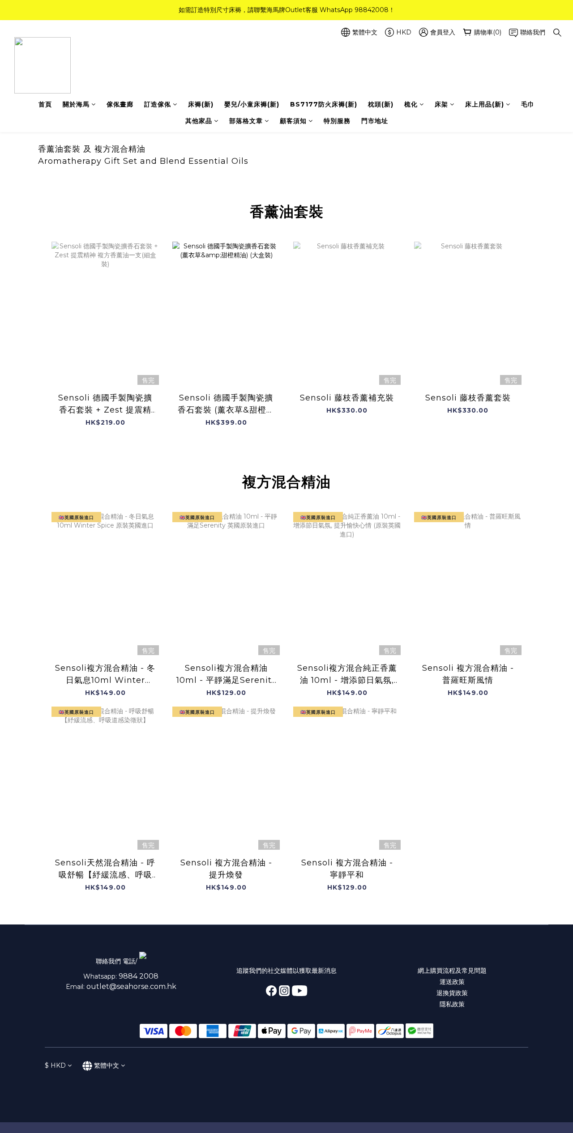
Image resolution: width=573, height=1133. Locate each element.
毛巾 (528, 104)
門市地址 (374, 121)
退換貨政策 (452, 993)
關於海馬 (76, 104)
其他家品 (198, 121)
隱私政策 (452, 1004)
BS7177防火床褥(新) (323, 104)
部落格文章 (246, 121)
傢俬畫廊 (120, 104)
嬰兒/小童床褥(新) (251, 104)
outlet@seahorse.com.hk (131, 986)
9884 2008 (138, 976)
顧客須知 (293, 121)
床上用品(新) (484, 104)
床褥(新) (201, 104)
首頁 (45, 104)
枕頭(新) (380, 104)
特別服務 (337, 121)
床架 (441, 104)
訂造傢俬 (157, 104)
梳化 (411, 104)
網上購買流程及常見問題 (452, 971)
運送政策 (452, 982)
